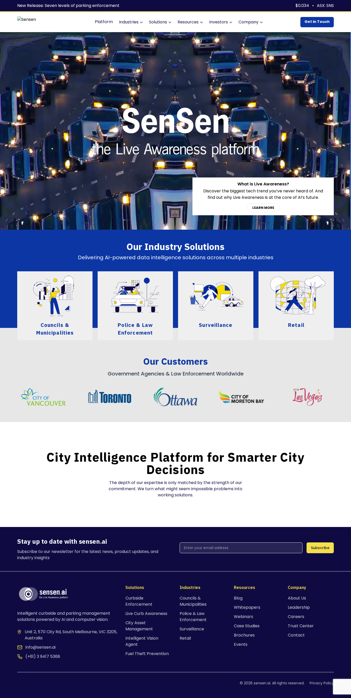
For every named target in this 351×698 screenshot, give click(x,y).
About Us (297, 598)
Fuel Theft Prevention (147, 654)
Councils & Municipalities (193, 601)
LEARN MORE (263, 207)
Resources (188, 22)
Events (240, 644)
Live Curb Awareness (146, 613)
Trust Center (301, 626)
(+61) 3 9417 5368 (42, 656)
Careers (296, 617)
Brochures (244, 635)
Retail (185, 638)
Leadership (299, 607)
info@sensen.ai (40, 647)
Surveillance (192, 629)
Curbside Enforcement (138, 601)
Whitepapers (247, 607)
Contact (296, 635)
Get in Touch (317, 21)
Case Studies (247, 626)
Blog (238, 598)
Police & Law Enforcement (193, 617)
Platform (104, 22)
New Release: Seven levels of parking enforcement (68, 5)
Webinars (243, 617)
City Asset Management (139, 626)
